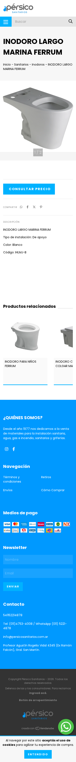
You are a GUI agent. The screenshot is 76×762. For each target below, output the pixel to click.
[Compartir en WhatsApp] (21, 207)
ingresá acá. (38, 693)
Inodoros (38, 64)
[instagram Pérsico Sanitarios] (6, 449)
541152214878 (12, 615)
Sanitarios (21, 64)
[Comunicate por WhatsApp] (66, 727)
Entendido (38, 754)
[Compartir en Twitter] (34, 207)
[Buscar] (70, 21)
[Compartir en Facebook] (27, 207)
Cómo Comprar (53, 490)
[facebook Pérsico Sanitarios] (14, 449)
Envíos (7, 490)
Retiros (46, 477)
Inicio (7, 64)
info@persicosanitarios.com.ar (25, 637)
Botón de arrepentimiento (38, 700)
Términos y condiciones (12, 479)
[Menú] (6, 22)
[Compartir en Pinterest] (41, 207)
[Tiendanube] (38, 729)
